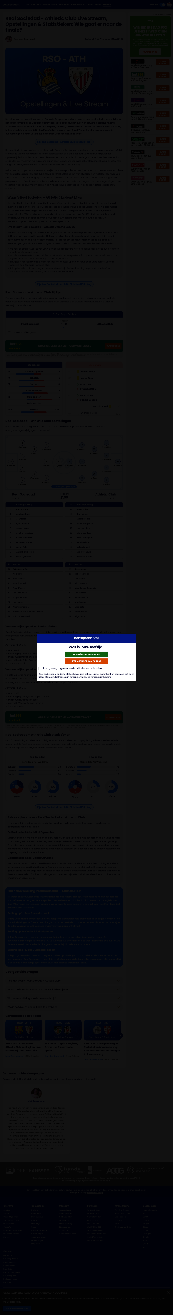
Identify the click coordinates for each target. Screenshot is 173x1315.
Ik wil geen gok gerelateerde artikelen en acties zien (72, 668)
